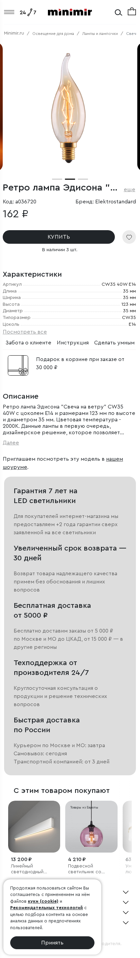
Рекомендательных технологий (46, 907)
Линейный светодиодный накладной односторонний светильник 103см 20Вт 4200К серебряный (31, 869)
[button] (57, 179)
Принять (52, 942)
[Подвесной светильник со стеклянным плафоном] (91, 827)
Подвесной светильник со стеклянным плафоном (84, 869)
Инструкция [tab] (73, 342)
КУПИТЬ (59, 237)
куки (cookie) (43, 901)
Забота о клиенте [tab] (28, 342)
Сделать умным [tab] (114, 342)
